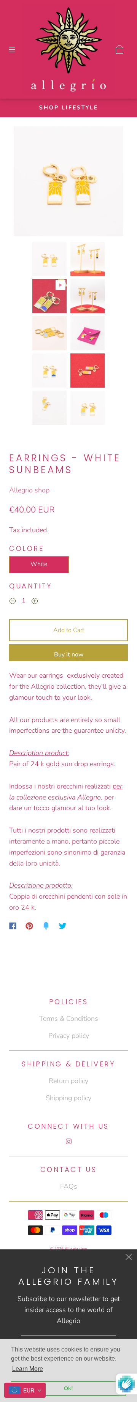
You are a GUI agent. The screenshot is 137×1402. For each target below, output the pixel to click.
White (38, 564)
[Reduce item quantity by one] (12, 601)
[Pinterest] (29, 926)
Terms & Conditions (68, 1018)
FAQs (68, 1186)
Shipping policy (68, 1097)
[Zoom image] (69, 182)
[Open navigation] (17, 49)
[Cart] (119, 49)
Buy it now (68, 654)
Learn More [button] (27, 1369)
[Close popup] (128, 1257)
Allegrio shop (29, 490)
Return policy (68, 1080)
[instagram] (68, 1141)
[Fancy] (46, 926)
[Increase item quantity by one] (34, 601)
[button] (25, 182)
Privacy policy (68, 1035)
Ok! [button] (68, 1388)
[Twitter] (62, 926)
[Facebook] (13, 926)
